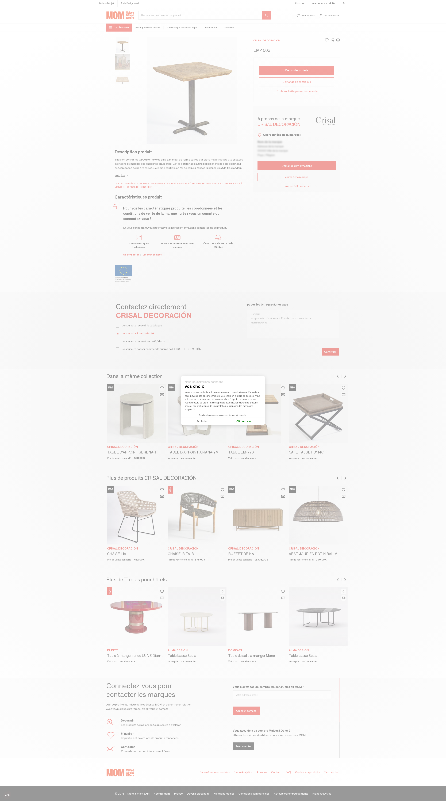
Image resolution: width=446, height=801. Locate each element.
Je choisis (202, 421)
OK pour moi (243, 421)
